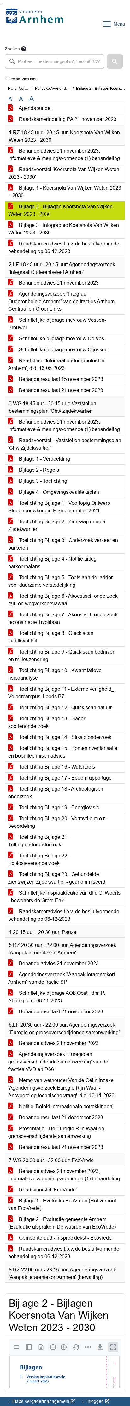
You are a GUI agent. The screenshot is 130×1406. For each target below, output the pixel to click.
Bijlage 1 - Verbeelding (44, 459)
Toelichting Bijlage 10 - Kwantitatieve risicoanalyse (55, 674)
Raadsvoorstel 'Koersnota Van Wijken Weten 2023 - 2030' (63, 173)
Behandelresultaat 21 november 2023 (60, 390)
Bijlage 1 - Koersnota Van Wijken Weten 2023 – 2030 (64, 191)
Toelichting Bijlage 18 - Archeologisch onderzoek (55, 792)
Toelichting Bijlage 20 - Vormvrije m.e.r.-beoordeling (57, 822)
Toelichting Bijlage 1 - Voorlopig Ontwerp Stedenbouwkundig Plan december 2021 (59, 506)
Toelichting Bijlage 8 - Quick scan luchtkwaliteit (50, 637)
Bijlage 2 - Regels (38, 470)
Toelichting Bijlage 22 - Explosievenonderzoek (39, 859)
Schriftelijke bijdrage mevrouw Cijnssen (63, 349)
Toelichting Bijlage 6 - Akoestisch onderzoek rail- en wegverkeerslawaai (63, 599)
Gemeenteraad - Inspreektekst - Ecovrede (65, 1238)
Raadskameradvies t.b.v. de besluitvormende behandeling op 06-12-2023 (63, 247)
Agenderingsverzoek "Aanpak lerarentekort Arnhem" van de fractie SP (61, 978)
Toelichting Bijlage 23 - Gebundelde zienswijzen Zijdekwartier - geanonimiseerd (56, 878)
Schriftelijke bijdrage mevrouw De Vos (61, 338)
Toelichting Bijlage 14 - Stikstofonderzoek (64, 737)
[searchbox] (54, 61)
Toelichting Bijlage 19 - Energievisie (58, 807)
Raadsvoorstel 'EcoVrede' (47, 1189)
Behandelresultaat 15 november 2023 (60, 379)
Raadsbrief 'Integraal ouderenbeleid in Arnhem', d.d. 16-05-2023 (56, 364)
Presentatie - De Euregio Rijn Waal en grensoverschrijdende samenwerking (56, 1132)
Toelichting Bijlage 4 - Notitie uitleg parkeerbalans (52, 562)
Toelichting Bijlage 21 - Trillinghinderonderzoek (39, 840)
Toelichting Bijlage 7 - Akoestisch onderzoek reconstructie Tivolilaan (63, 618)
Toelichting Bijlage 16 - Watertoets (56, 766)
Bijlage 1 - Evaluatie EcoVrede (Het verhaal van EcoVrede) (62, 1204)
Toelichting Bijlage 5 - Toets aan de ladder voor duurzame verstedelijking (60, 581)
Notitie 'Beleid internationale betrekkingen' (65, 1106)
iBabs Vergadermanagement (41, 1401)
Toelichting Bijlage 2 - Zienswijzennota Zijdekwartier (56, 525)
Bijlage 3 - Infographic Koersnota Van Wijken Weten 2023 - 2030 (63, 228)
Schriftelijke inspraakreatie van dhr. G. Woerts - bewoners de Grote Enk (64, 896)
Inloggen (95, 1401)
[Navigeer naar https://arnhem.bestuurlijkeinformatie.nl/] (36, 24)
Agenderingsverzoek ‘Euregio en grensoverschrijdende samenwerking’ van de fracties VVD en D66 (58, 1062)
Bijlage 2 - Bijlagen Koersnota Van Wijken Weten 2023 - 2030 (60, 210)
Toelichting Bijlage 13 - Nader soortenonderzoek (46, 722)
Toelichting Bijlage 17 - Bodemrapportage (65, 778)
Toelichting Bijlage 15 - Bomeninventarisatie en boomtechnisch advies (62, 752)
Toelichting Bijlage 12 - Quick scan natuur (65, 707)
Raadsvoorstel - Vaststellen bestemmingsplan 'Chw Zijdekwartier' (64, 444)
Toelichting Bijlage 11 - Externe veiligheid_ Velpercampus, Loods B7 (61, 692)
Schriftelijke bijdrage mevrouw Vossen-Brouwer (57, 323)
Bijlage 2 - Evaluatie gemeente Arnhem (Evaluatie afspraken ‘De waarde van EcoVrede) (62, 1223)
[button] (115, 61)
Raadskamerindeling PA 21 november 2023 (67, 119)
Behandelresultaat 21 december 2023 (60, 1117)
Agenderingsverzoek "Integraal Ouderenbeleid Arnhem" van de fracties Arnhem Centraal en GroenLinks (61, 301)
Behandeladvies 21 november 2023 (58, 282)
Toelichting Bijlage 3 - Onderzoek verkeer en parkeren (63, 544)
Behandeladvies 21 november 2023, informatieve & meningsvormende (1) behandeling (64, 154)
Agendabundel (35, 108)
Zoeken (12, 48)
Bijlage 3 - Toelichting (42, 481)
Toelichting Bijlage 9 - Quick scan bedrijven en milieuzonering (61, 655)
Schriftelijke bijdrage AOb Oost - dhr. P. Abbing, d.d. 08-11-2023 (56, 996)
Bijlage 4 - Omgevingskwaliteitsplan (58, 492)
